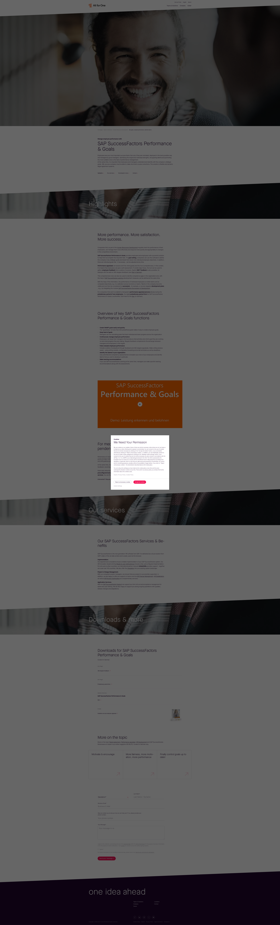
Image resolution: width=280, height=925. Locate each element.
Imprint (115, 475)
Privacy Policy (121, 475)
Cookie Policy (129, 475)
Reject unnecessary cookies (122, 482)
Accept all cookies (140, 482)
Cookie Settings (118, 486)
